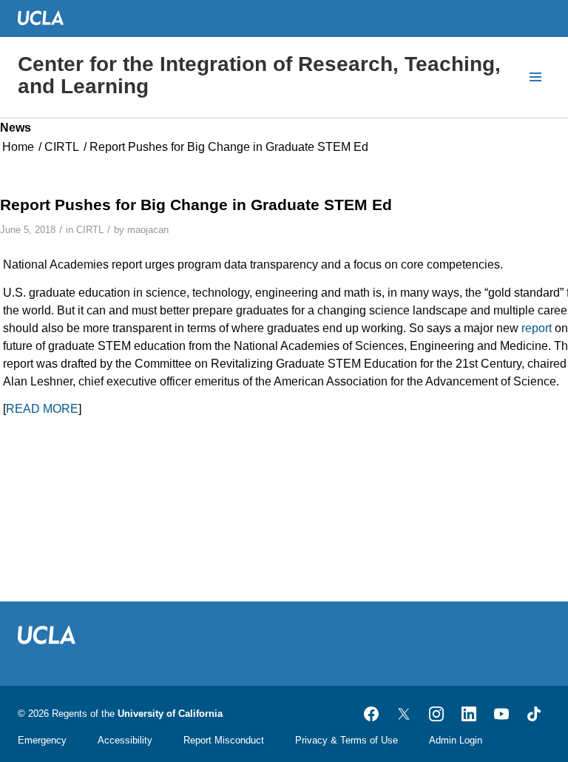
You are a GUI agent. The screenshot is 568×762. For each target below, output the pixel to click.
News (15, 127)
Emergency (42, 740)
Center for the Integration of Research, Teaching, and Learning (259, 75)
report (536, 328)
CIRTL (90, 229)
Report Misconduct (223, 740)
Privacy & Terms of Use (346, 740)
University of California (170, 713)
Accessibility (125, 740)
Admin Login (455, 740)
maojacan (148, 229)
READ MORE (42, 408)
